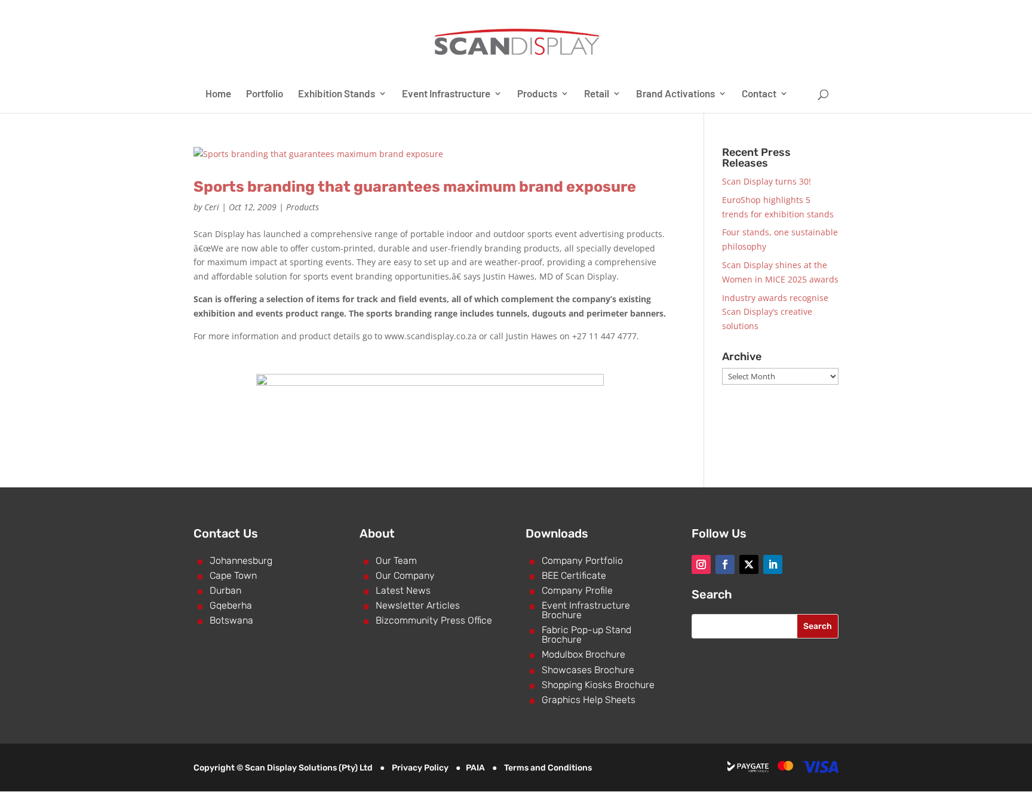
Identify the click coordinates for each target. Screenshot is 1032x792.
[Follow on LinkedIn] (772, 564)
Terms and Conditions (548, 768)
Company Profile (577, 590)
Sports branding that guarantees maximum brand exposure (415, 186)
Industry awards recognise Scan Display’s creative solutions (775, 312)
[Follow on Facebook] (725, 564)
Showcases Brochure (588, 670)
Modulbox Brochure (583, 654)
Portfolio (264, 94)
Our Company (405, 575)
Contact (759, 94)
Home (218, 94)
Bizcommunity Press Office (434, 620)
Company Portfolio (582, 560)
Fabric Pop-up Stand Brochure (586, 634)
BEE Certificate (574, 575)
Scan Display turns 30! (766, 181)
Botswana (231, 620)
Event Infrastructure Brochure (586, 610)
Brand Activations (675, 94)
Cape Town (233, 575)
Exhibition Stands (336, 94)
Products (537, 94)
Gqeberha (231, 605)
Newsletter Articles (418, 605)
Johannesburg (241, 560)
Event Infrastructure (446, 94)
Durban (225, 590)
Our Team (396, 560)
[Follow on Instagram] (701, 564)
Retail (596, 94)
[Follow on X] (748, 564)
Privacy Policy (420, 768)
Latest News (403, 590)
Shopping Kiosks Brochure (598, 684)
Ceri (211, 207)
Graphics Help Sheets (588, 699)
